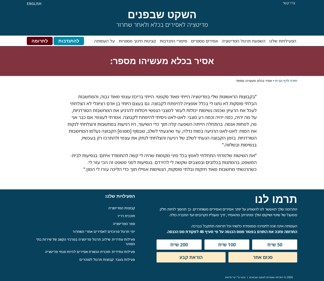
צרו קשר (288, 2)
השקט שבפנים (162, 14)
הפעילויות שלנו (282, 41)
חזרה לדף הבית (286, 81)
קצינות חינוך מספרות (137, 41)
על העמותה (104, 41)
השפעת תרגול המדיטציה (243, 41)
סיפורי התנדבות (173, 41)
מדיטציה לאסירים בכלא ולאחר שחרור (162, 24)
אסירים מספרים (204, 41)
